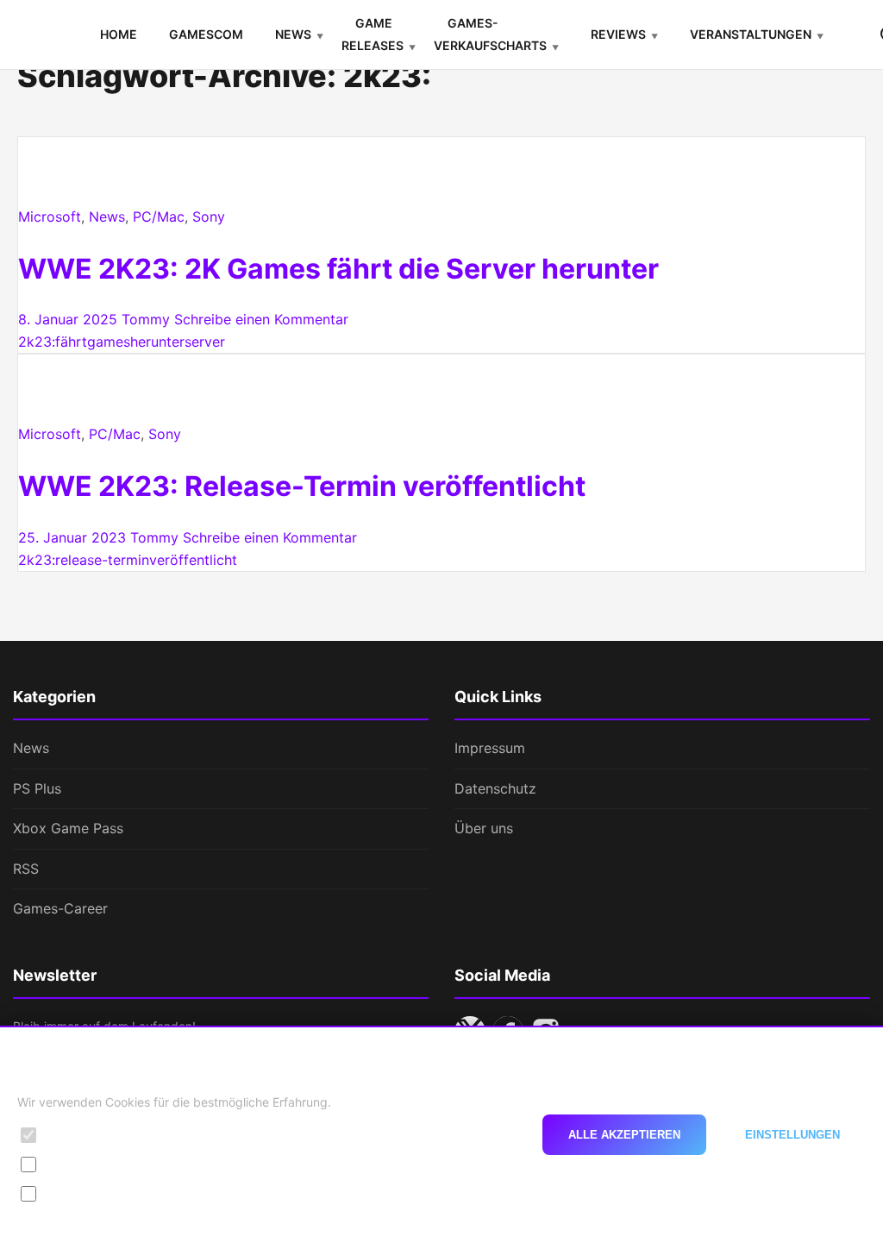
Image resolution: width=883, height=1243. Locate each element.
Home (118, 34)
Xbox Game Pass (68, 828)
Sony (208, 216)
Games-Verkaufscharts (490, 34)
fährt (71, 341)
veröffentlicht (193, 559)
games (108, 341)
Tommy (146, 319)
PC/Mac (159, 216)
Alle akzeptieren (624, 1134)
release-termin (102, 559)
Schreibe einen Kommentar (261, 319)
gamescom (206, 34)
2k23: (36, 341)
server (205, 341)
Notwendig (78, 1134)
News (293, 34)
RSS (26, 868)
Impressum (489, 747)
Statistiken (77, 1164)
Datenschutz (495, 788)
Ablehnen (471, 1134)
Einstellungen (792, 1134)
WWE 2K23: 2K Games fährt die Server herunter (338, 269)
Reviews (618, 34)
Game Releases (372, 34)
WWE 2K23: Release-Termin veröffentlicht (302, 486)
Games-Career (60, 908)
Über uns (483, 828)
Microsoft (49, 216)
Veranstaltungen (750, 34)
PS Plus (37, 788)
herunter (157, 341)
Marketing (75, 1193)
